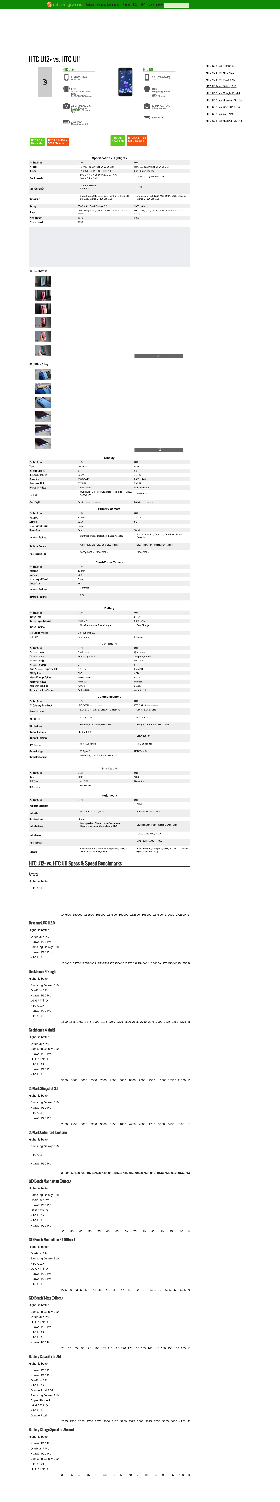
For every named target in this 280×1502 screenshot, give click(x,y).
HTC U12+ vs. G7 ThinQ (220, 114)
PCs (135, 4)
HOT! (142, 4)
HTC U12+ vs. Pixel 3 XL (220, 79)
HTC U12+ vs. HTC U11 (220, 72)
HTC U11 (139, 166)
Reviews (90, 4)
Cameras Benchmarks (108, 4)
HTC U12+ (83, 166)
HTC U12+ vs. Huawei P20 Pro (224, 120)
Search (159, 5)
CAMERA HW (77, 110)
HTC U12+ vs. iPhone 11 (220, 65)
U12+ (71, 69)
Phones (126, 4)
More (151, 4)
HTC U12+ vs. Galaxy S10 (221, 86)
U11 (151, 69)
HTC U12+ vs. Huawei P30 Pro (224, 100)
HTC (65, 69)
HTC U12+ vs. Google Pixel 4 (223, 93)
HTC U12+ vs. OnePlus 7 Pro (223, 107)
